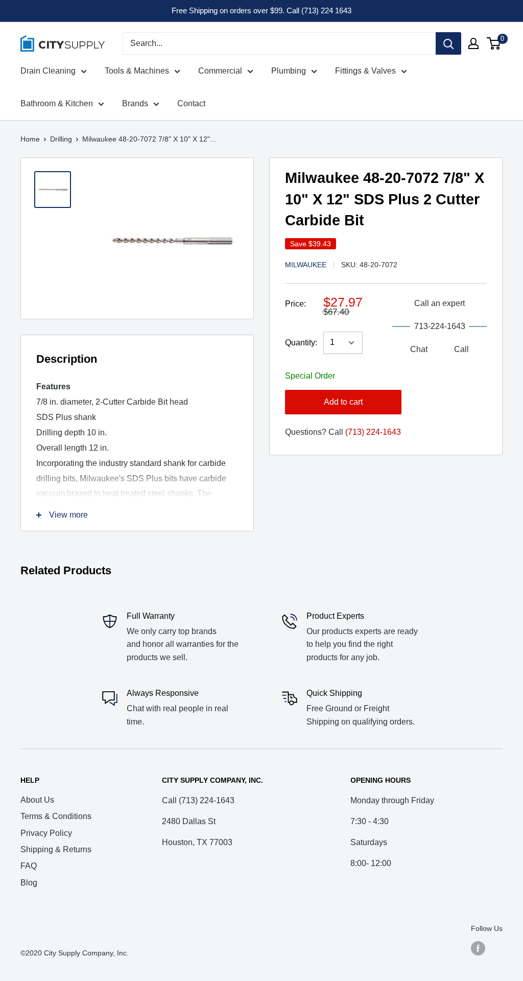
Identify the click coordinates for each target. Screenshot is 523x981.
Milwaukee (305, 265)
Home (30, 139)
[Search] (448, 43)
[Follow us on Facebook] (478, 948)
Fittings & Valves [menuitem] (365, 70)
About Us (37, 800)
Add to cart (343, 402)
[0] (494, 43)
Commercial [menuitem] (220, 70)
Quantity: (301, 342)
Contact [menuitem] (191, 103)
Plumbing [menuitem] (288, 70)
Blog (28, 882)
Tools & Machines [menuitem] (137, 70)
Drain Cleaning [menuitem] (48, 70)
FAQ (28, 865)
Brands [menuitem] (135, 103)
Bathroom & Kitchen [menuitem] (56, 103)
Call (461, 349)
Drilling (61, 139)
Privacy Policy (46, 833)
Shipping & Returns (55, 849)
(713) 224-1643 (373, 432)
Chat (418, 349)
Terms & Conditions (55, 816)
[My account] (473, 43)
